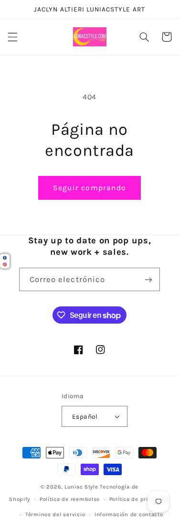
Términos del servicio (55, 514)
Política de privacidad (139, 499)
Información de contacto (129, 514)
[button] (12, 37)
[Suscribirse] (148, 279)
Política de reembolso (70, 499)
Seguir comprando (89, 188)
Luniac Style (81, 486)
